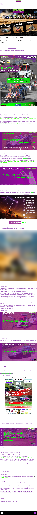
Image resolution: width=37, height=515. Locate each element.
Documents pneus (14, 341)
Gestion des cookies (31, 513)
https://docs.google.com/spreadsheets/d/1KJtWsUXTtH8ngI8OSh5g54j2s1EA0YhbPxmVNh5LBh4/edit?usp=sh (16, 123)
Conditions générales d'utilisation (13, 513)
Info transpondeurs (4, 477)
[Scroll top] (35, 513)
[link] (17, 288)
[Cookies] (2, 513)
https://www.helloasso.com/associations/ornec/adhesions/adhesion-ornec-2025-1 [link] (16, 457)
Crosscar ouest (7, 483)
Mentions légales (5, 513)
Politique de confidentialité (23, 513)
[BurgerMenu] (1, 4)
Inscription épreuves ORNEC (15, 424)
